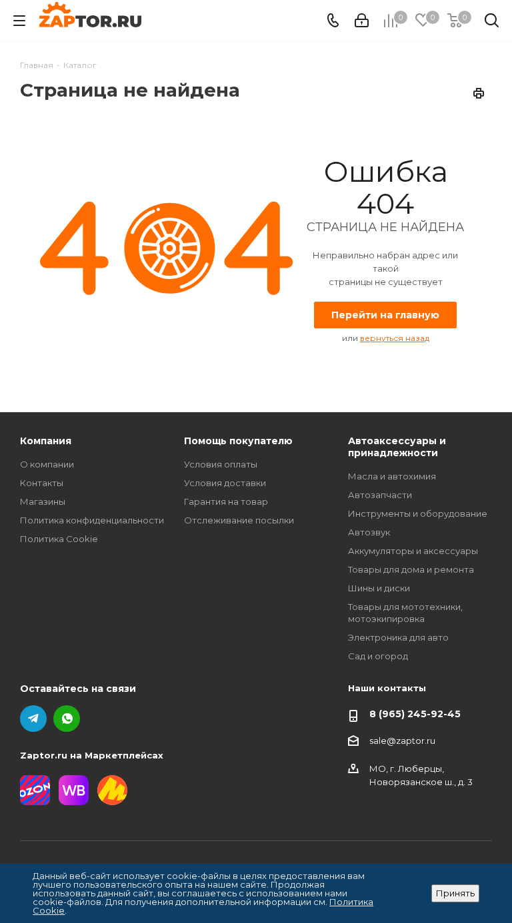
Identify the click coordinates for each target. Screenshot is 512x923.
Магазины (42, 501)
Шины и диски (379, 588)
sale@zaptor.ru (402, 740)
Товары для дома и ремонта (411, 569)
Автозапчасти (380, 494)
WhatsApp (66, 718)
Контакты (41, 482)
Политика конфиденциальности (92, 520)
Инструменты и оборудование (417, 513)
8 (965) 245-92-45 (415, 714)
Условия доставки (225, 482)
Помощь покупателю (238, 441)
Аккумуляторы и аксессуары (413, 550)
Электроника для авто (398, 637)
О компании (47, 464)
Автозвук (369, 532)
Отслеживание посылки (239, 520)
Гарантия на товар (226, 501)
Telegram (33, 718)
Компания (45, 441)
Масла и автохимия (392, 476)
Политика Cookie (59, 538)
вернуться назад (394, 338)
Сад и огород (378, 656)
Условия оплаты (220, 464)
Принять (455, 893)
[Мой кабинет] (362, 20)
